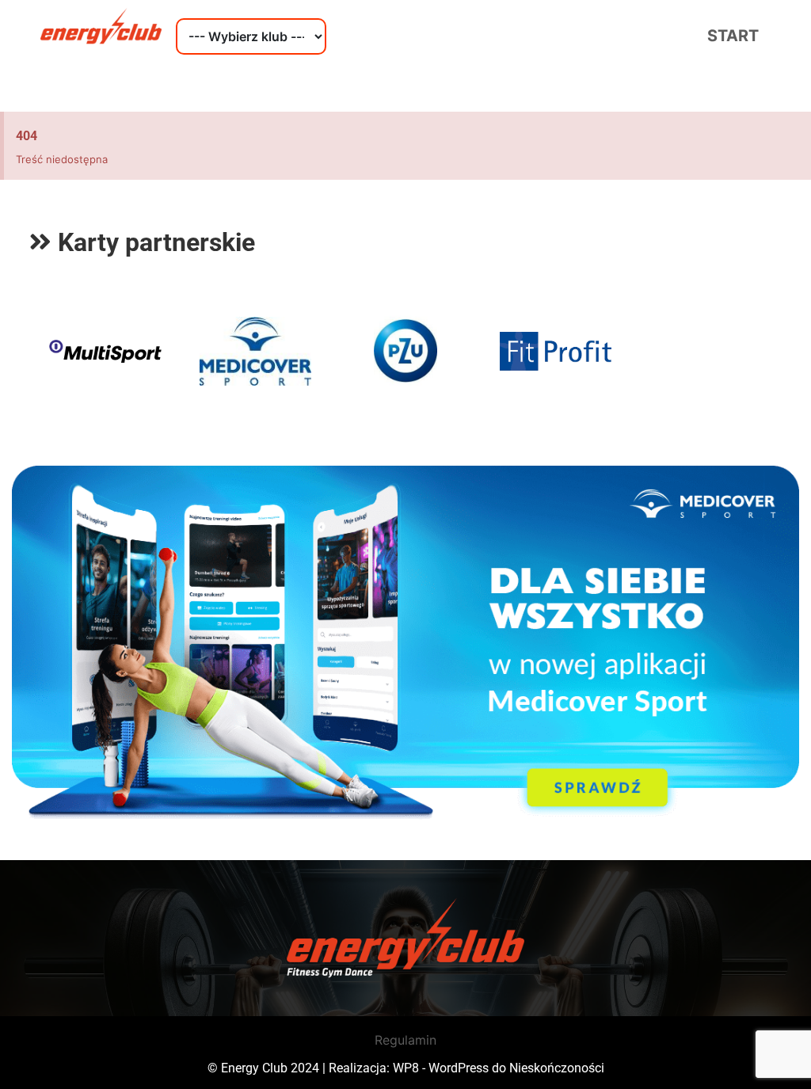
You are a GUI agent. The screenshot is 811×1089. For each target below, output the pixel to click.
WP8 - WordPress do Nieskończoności (498, 1068)
